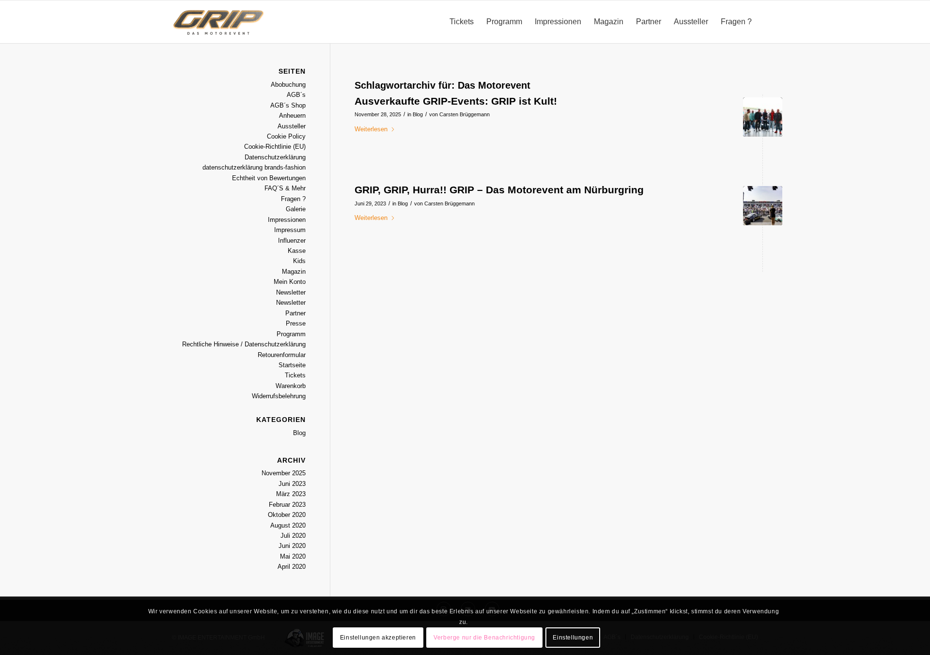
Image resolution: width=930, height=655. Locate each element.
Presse (296, 323)
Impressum (290, 230)
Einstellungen (573, 638)
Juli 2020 (293, 535)
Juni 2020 (292, 545)
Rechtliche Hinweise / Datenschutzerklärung (244, 344)
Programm (291, 334)
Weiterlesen (371, 129)
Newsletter (291, 292)
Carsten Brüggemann (464, 114)
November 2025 (284, 473)
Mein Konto (290, 281)
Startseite (292, 365)
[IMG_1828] (762, 117)
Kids (299, 261)
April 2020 (292, 566)
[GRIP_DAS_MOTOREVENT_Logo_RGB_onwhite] (218, 21)
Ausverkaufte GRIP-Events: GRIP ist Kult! (456, 101)
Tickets (295, 375)
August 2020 (288, 525)
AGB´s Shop (288, 105)
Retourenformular (282, 355)
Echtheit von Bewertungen (269, 178)
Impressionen (287, 219)
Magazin (294, 271)
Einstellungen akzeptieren (378, 638)
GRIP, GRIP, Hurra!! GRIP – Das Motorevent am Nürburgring (499, 189)
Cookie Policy (286, 136)
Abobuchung (288, 84)
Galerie (296, 209)
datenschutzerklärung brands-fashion (254, 167)
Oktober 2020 (287, 514)
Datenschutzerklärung (275, 157)
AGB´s (296, 94)
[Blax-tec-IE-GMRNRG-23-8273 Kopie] (762, 205)
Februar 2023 (287, 504)
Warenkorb (291, 386)
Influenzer (292, 240)
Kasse (297, 250)
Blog (418, 114)
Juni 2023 (292, 483)
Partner (295, 313)
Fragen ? (293, 199)
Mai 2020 (293, 556)
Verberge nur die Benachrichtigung (484, 638)
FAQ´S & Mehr (285, 188)
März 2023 (291, 494)
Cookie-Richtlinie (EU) (275, 146)
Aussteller (292, 126)
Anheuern (292, 115)
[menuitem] (461, 21)
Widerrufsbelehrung (279, 396)
